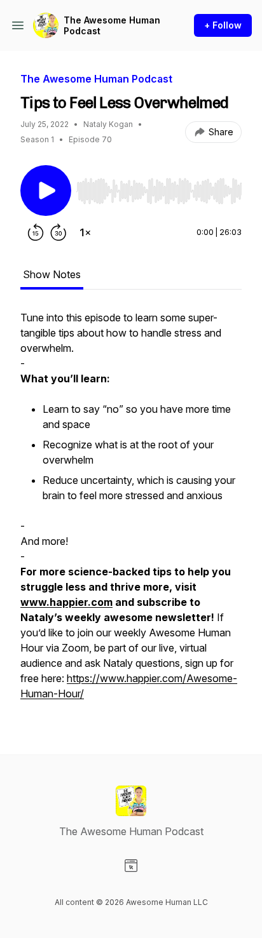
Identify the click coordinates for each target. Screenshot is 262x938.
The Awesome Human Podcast (112, 26)
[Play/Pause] (45, 190)
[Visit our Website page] (131, 865)
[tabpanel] (131, 512)
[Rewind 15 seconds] (36, 232)
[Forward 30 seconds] (58, 232)
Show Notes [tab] (52, 274)
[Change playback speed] (85, 232)
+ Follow (223, 25)
